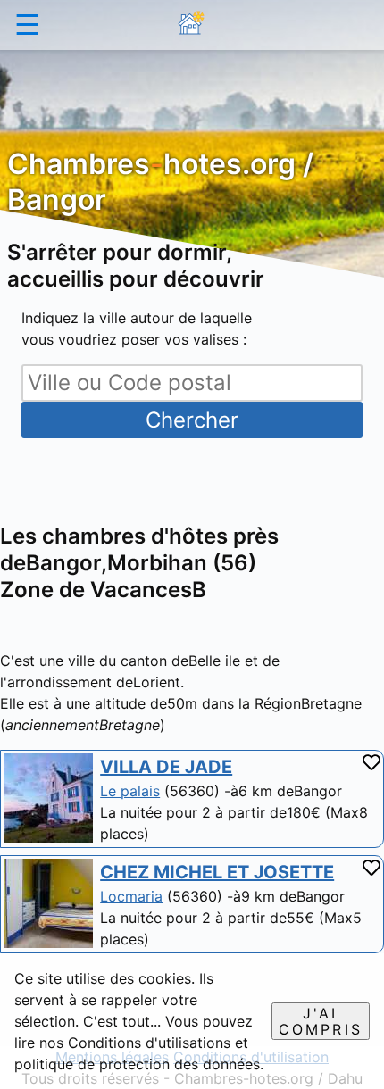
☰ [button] (27, 24)
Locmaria (131, 896)
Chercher (192, 420)
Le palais (130, 791)
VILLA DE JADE (166, 766)
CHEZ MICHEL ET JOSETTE (217, 872)
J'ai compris (321, 1021)
